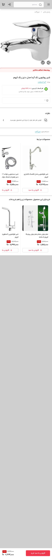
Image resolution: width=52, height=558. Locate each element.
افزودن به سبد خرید (38, 553)
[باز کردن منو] (48, 4)
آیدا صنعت (42, 82)
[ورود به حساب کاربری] (10, 4)
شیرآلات (37, 12)
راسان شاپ (46, 12)
